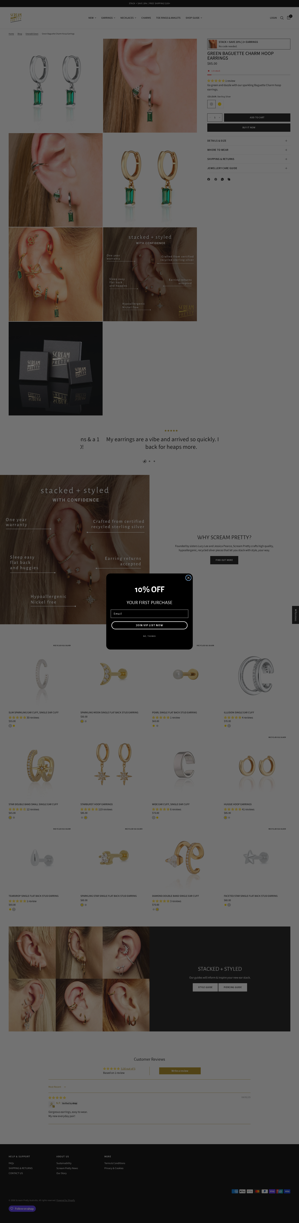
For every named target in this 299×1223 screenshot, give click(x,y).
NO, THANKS (149, 636)
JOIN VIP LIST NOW (149, 625)
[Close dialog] (188, 577)
